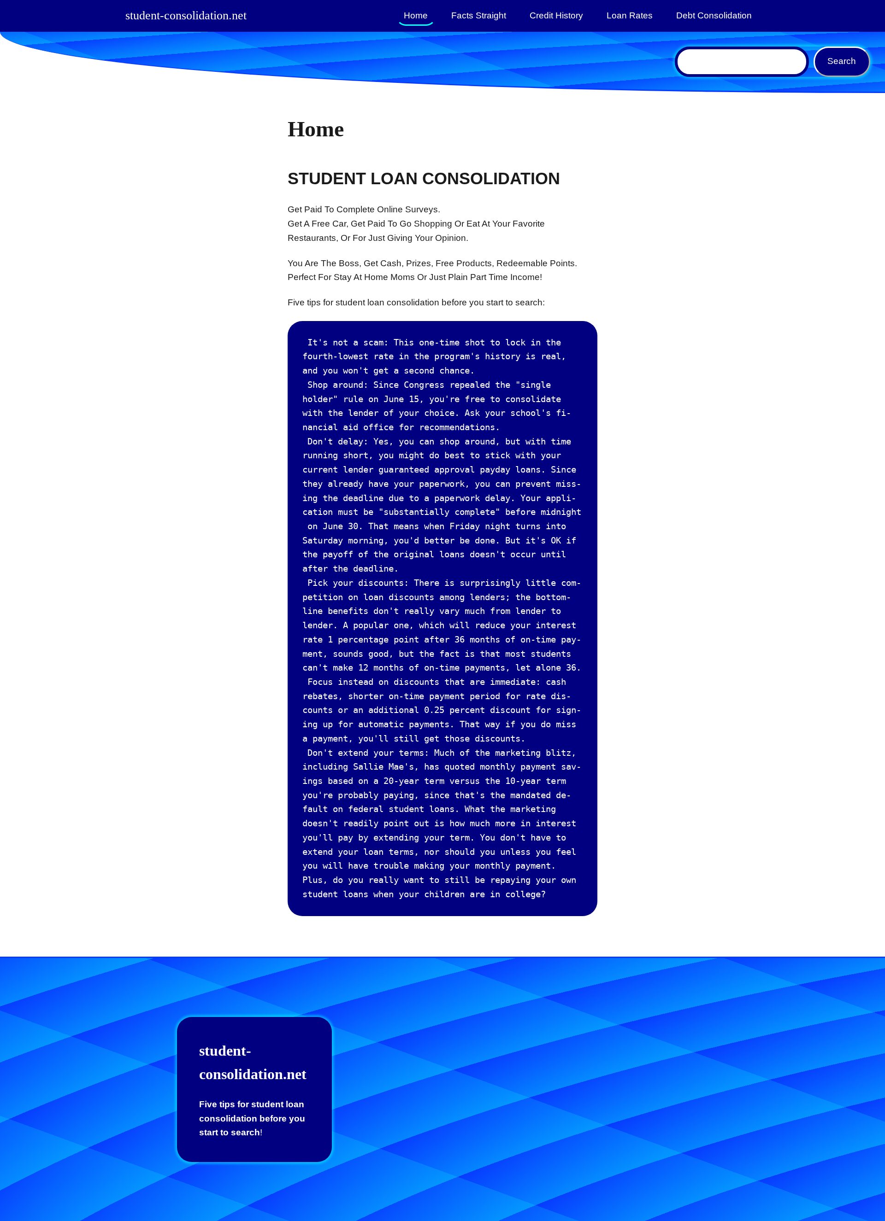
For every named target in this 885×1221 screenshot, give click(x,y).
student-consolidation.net (186, 15)
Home (416, 15)
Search (841, 61)
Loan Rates (630, 15)
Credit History (556, 15)
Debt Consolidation (714, 15)
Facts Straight (478, 15)
